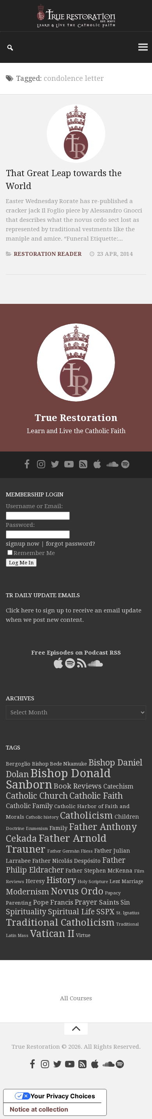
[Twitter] (55, 464)
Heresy (35, 881)
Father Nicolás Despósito (66, 860)
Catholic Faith (96, 796)
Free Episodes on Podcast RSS (76, 652)
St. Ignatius (128, 913)
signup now (22, 543)
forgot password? (70, 543)
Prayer (86, 902)
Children (127, 817)
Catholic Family (29, 806)
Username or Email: (34, 506)
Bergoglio (18, 764)
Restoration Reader (47, 254)
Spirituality (26, 911)
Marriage (132, 881)
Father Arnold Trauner (56, 843)
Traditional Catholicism (60, 922)
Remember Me (34, 553)
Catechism (118, 786)
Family (58, 828)
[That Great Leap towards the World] (76, 133)
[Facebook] (27, 464)
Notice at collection (39, 1109)
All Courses (76, 998)
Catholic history (42, 817)
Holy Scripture (93, 881)
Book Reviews (78, 786)
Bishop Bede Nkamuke (59, 764)
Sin (125, 902)
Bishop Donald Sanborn (58, 779)
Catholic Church (37, 796)
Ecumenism (37, 828)
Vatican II (52, 933)
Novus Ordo (77, 891)
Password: (20, 524)
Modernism (27, 891)
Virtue (83, 935)
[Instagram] (41, 464)
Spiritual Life (71, 911)
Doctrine (15, 828)
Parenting (19, 902)
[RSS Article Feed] (83, 464)
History (61, 880)
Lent (115, 881)
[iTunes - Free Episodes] (97, 464)
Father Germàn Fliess (70, 851)
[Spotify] (125, 464)
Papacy (113, 893)
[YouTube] (69, 464)
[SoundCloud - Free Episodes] (111, 464)
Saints (109, 902)
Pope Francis (53, 902)
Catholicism (86, 815)
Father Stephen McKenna (99, 870)
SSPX (105, 911)
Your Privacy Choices (62, 1096)
